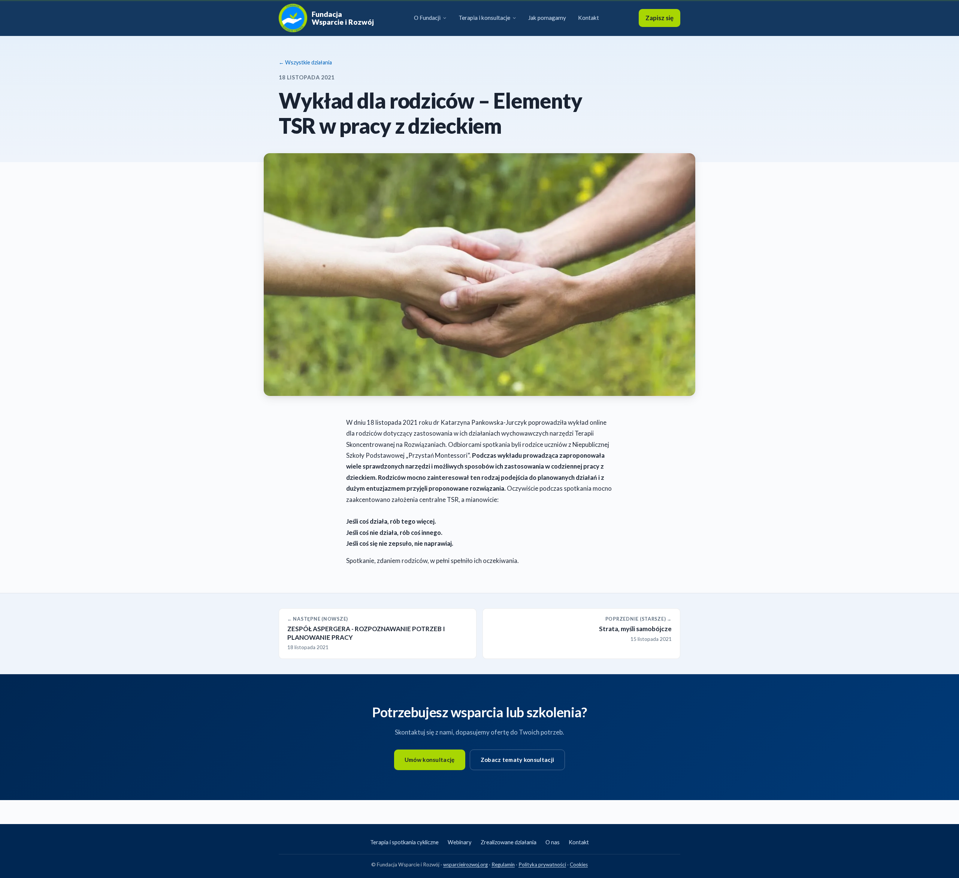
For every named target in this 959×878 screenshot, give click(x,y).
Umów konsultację (430, 759)
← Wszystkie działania (305, 62)
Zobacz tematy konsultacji (517, 759)
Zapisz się (659, 18)
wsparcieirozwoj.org (465, 865)
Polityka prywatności (542, 865)
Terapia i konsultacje (484, 17)
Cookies (579, 865)
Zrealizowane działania (508, 842)
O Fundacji (427, 17)
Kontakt (588, 17)
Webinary (460, 842)
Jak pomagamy (547, 17)
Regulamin (503, 865)
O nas (552, 842)
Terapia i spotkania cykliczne (404, 842)
